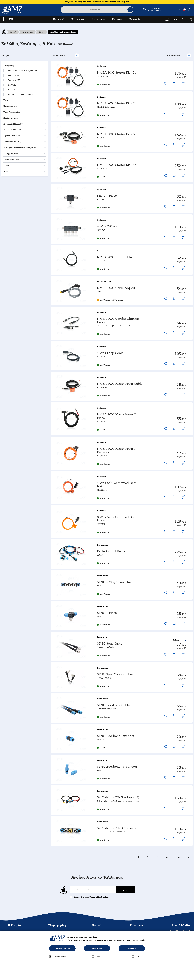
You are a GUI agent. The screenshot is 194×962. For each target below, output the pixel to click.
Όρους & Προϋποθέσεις (99, 897)
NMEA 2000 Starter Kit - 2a (117, 103)
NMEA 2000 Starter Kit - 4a (117, 165)
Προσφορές (117, 19)
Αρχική (13, 32)
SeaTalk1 (12, 85)
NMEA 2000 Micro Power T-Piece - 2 (117, 450)
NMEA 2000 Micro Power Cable (120, 384)
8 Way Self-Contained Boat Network (116, 518)
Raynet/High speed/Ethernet (20, 94)
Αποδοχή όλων (97, 948)
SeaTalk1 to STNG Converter (117, 828)
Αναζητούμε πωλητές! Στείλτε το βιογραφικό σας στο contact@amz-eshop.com (97, 2)
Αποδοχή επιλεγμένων (62, 948)
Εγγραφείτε (125, 890)
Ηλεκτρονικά (58, 19)
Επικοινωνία (134, 19)
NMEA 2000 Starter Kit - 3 (116, 134)
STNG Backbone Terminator (117, 767)
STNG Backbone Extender (115, 736)
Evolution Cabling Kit (112, 551)
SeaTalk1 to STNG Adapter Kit (119, 797)
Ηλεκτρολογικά (77, 19)
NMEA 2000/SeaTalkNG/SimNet (22, 70)
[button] (24, 65)
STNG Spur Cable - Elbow (115, 674)
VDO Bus (12, 89)
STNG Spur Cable (109, 643)
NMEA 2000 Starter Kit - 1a (117, 72)
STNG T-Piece (107, 613)
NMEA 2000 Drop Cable (114, 257)
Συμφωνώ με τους (91, 897)
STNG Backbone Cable (113, 705)
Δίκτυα (42, 32)
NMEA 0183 (13, 75)
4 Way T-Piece (107, 226)
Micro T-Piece (107, 196)
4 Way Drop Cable (110, 353)
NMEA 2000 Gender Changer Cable (118, 320)
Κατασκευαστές (98, 19)
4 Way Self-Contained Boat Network (116, 484)
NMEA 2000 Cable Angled (116, 288)
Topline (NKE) (14, 80)
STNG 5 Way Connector (114, 582)
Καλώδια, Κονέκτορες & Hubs (63, 32)
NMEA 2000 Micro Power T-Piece (117, 416)
